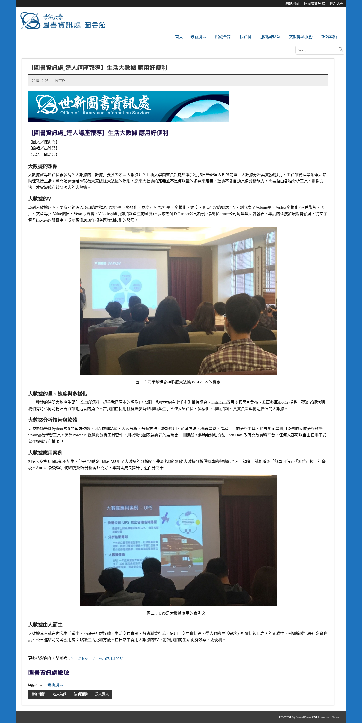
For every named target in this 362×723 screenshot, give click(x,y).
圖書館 (60, 80)
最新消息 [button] (198, 37)
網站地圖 (292, 3)
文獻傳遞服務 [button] (301, 37)
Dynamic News (328, 717)
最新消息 (55, 685)
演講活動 (81, 694)
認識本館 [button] (329, 37)
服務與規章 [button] (270, 37)
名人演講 (59, 694)
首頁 (179, 37)
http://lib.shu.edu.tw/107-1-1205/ (96, 658)
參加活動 (38, 694)
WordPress (303, 717)
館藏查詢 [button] (223, 37)
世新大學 (337, 3)
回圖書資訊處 (314, 3)
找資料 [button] (245, 37)
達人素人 (102, 694)
